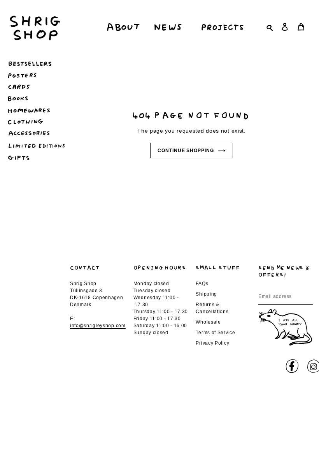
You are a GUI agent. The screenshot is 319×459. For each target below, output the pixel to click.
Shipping (206, 294)
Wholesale (208, 322)
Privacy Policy (212, 343)
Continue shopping (186, 150)
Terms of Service (215, 332)
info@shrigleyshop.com (98, 325)
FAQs (202, 283)
